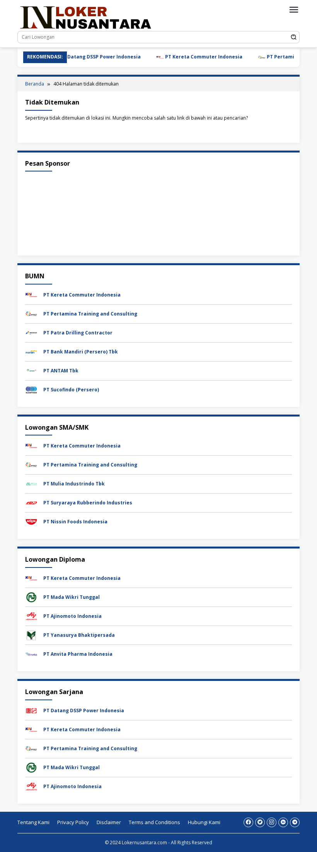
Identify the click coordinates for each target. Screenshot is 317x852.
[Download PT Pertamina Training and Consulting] (31, 313)
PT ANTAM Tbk (60, 370)
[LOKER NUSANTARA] (85, 17)
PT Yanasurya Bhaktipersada (79, 635)
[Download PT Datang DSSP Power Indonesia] (31, 710)
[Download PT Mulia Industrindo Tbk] (31, 483)
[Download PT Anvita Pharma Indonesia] (31, 653)
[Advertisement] (158, 211)
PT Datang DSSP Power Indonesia (88, 56)
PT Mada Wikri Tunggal (71, 597)
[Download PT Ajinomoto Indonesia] (31, 615)
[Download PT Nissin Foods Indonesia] (31, 521)
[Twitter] (260, 822)
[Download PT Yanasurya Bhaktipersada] (31, 634)
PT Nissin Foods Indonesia (75, 521)
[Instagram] (271, 822)
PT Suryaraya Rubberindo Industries (87, 502)
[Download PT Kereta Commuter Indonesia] (31, 294)
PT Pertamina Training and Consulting (90, 313)
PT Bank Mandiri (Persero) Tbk (80, 351)
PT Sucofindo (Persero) (71, 389)
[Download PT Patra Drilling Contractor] (31, 332)
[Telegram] (295, 822)
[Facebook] (248, 822)
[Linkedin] (283, 822)
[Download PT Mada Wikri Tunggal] (31, 596)
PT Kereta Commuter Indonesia (191, 56)
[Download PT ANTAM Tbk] (31, 370)
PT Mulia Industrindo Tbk (74, 483)
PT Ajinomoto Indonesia (72, 616)
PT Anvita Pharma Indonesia (77, 654)
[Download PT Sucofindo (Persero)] (31, 389)
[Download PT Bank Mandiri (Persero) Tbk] (31, 351)
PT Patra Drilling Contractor (77, 332)
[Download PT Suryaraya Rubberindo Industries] (31, 502)
